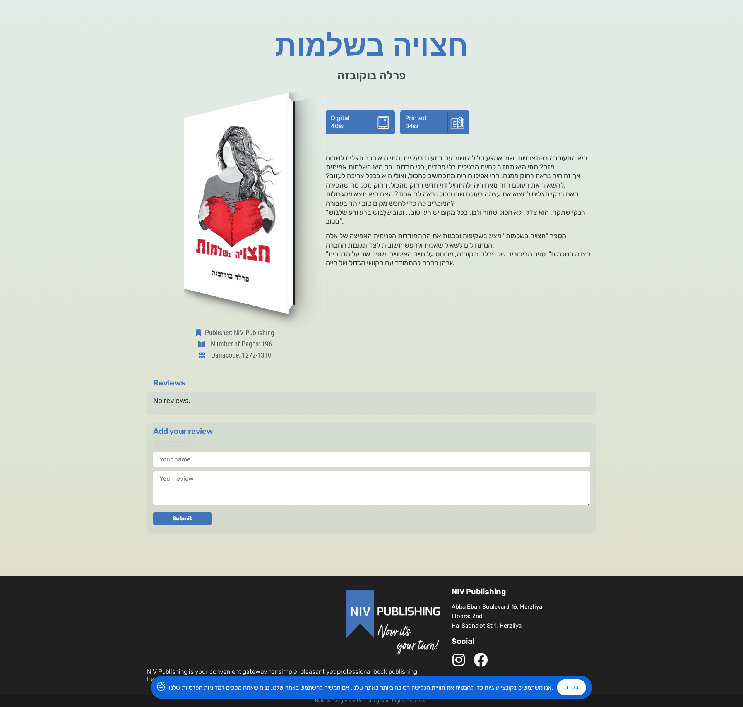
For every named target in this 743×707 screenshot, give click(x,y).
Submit (182, 518)
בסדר (571, 687)
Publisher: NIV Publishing (239, 333)
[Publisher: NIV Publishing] (200, 332)
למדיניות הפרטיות (203, 687)
